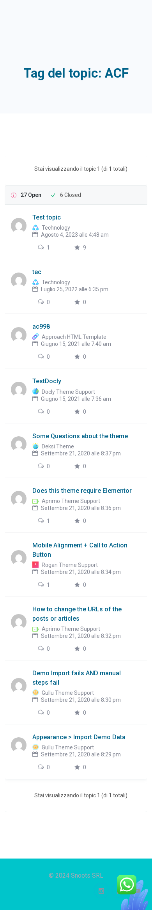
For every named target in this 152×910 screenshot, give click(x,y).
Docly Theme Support (68, 392)
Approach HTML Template (74, 337)
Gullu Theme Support (68, 693)
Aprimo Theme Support (71, 501)
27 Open (31, 195)
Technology (56, 228)
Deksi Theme (58, 446)
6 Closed (70, 195)
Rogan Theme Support (70, 565)
